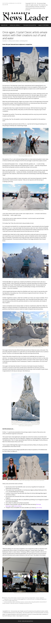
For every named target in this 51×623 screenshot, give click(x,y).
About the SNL (4, 25)
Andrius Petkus (17, 506)
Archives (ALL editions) (15, 25)
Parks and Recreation (12, 597)
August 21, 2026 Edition (43, 25)
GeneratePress (29, 621)
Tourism (37, 597)
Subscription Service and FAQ (29, 25)
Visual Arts (42, 597)
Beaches (5, 597)
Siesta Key (27, 597)
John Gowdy (39, 507)
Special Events (32, 597)
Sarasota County (20, 597)
